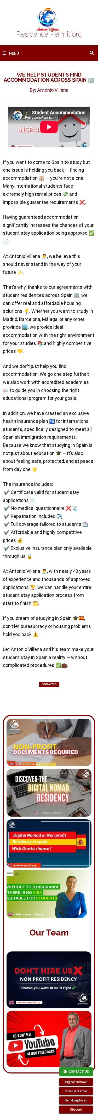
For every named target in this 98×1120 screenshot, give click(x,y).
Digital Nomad (76, 1082)
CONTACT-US (49, 684)
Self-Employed (76, 1100)
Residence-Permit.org (49, 34)
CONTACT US (79, 1071)
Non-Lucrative (76, 1091)
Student (76, 1109)
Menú (14, 53)
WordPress (21, 1111)
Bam (39, 1111)
